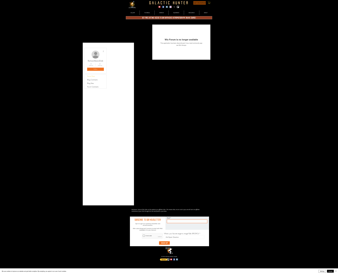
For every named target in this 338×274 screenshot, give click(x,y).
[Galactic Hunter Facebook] (163, 7)
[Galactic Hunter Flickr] (171, 7)
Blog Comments (92, 80)
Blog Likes (90, 83)
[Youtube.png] (159, 7)
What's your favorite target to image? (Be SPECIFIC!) (181, 233)
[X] (174, 7)
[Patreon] (178, 7)
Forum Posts (91, 76)
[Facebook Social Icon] (174, 259)
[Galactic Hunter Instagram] (167, 7)
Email (168, 218)
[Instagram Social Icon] (177, 259)
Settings (322, 271)
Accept (330, 271)
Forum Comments (92, 87)
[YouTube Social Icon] (171, 259)
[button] (209, 2)
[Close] (336, 271)
